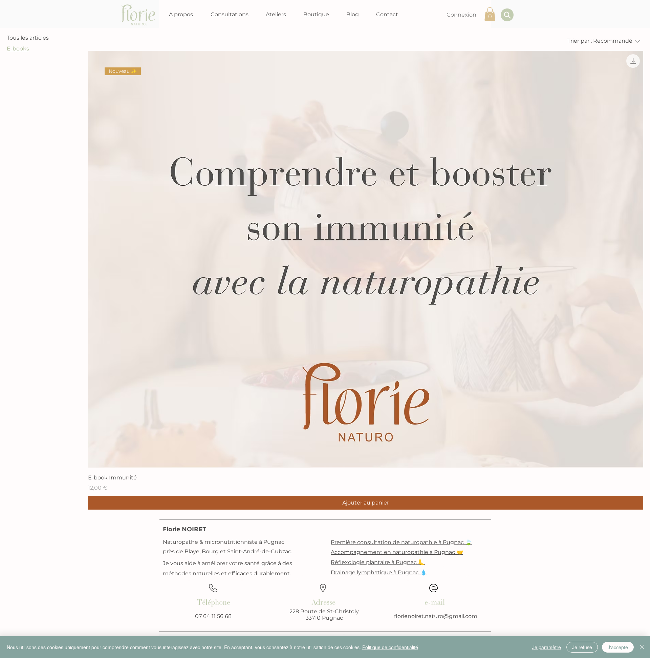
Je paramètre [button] (546, 647)
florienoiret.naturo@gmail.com (435, 616)
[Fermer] (642, 647)
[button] (180, 14)
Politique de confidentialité (390, 647)
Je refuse (582, 647)
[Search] (507, 14)
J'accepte (618, 647)
